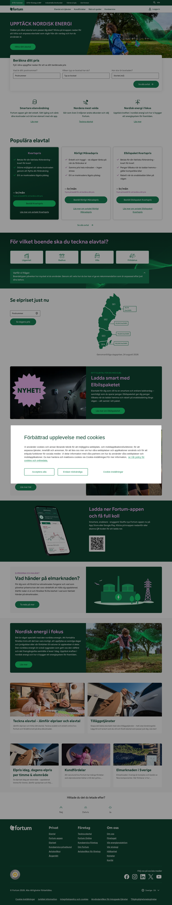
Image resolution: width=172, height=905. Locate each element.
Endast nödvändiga (72, 472)
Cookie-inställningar (113, 472)
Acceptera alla (39, 472)
